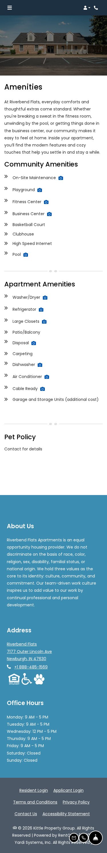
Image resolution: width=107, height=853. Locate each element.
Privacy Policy (76, 802)
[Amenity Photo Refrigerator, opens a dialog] (41, 309)
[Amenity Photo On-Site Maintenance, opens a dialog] (60, 178)
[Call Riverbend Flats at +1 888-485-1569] (96, 7)
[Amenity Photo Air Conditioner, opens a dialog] (47, 377)
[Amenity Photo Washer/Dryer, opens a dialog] (45, 297)
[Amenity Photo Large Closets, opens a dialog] (44, 321)
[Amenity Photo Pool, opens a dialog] (25, 255)
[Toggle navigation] (10, 7)
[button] (87, 7)
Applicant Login (68, 790)
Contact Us (26, 814)
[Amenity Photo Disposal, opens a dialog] (33, 343)
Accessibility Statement (66, 814)
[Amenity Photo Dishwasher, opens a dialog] (40, 365)
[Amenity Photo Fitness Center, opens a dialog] (46, 202)
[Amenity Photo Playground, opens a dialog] (39, 190)
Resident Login (33, 790)
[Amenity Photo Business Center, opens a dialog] (49, 214)
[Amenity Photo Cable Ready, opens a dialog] (42, 389)
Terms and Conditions (35, 802)
